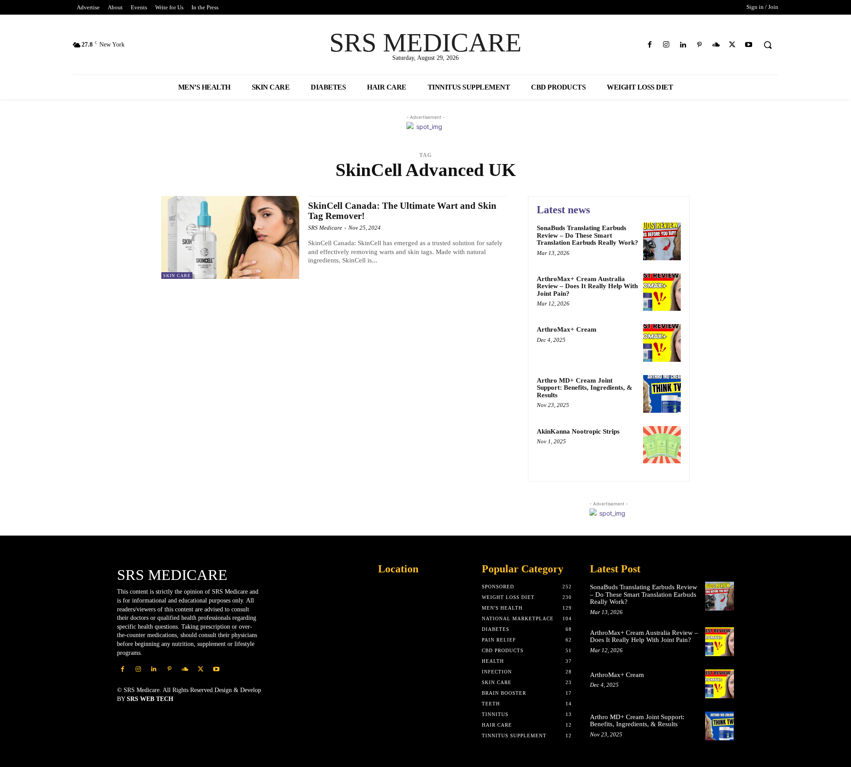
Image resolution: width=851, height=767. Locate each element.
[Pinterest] (699, 45)
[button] (767, 44)
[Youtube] (749, 45)
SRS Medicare (325, 227)
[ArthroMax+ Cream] (662, 343)
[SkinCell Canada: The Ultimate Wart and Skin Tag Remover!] (230, 237)
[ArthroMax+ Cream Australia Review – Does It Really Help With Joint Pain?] (662, 292)
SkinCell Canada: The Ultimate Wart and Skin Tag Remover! (402, 210)
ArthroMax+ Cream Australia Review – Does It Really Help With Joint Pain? (587, 286)
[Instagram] (666, 45)
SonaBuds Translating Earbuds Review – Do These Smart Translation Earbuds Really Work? (587, 235)
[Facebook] (650, 45)
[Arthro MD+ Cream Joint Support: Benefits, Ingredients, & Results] (662, 394)
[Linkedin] (683, 45)
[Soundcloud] (716, 45)
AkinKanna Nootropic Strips (578, 431)
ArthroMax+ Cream (567, 329)
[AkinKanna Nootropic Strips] (662, 445)
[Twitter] (732, 45)
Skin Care (177, 275)
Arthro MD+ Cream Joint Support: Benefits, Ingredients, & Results (584, 388)
